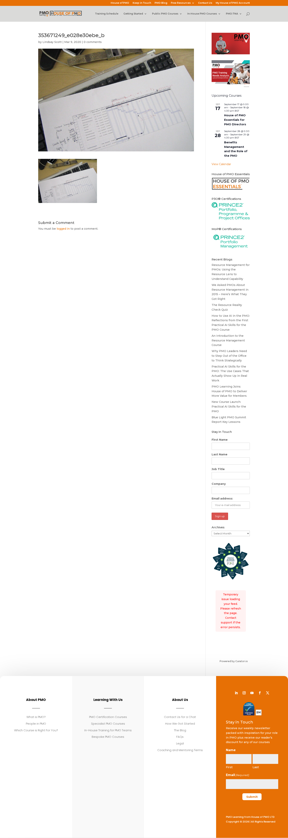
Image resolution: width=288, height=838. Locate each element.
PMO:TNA (232, 13)
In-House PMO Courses (202, 13)
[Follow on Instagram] (244, 693)
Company (219, 484)
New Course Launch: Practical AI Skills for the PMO (229, 406)
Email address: (222, 498)
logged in (63, 228)
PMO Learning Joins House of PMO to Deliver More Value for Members (229, 391)
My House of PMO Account (233, 3)
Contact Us (205, 3)
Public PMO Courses (165, 13)
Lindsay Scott (52, 42)
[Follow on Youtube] (252, 693)
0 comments (93, 42)
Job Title (218, 469)
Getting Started (133, 13)
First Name (220, 439)
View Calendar (221, 164)
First (229, 767)
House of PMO (120, 3)
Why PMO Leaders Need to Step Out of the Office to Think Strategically (229, 355)
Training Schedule (106, 13)
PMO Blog (161, 3)
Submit (252, 797)
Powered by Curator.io (233, 661)
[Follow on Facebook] (260, 693)
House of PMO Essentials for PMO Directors (235, 120)
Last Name (219, 454)
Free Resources (181, 3)
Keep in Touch (142, 3)
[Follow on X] (267, 693)
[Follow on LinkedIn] (236, 693)
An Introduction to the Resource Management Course (228, 340)
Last (256, 767)
